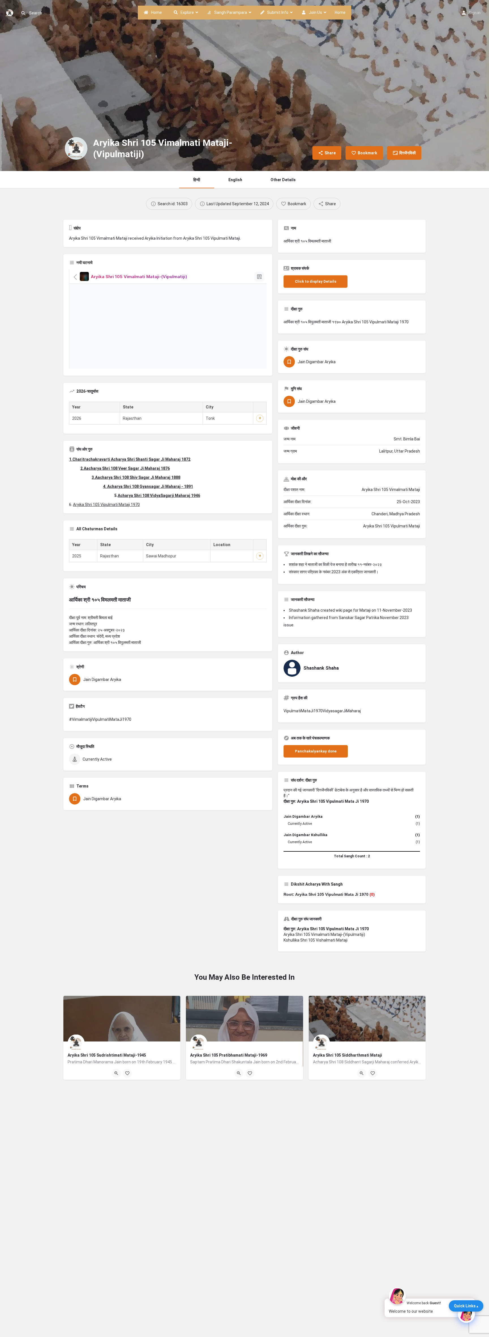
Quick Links (465, 1306)
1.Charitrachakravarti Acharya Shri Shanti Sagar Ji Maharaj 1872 (129, 459)
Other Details (283, 180)
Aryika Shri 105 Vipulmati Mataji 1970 (106, 504)
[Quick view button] (116, 1073)
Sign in (475, 12)
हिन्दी (196, 180)
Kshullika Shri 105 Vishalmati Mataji (316, 940)
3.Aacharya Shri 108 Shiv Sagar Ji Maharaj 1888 (136, 477)
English (235, 180)
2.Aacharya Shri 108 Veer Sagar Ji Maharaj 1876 (125, 468)
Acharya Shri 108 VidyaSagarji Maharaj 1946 (159, 495)
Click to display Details (315, 281)
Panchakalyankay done (315, 751)
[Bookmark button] (127, 1073)
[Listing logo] (76, 148)
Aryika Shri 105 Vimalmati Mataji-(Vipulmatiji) (324, 934)
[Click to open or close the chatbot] (466, 1314)
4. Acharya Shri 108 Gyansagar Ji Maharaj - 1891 (148, 486)
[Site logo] (10, 12)
